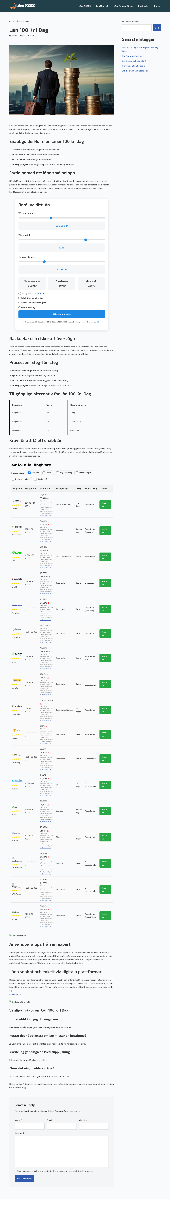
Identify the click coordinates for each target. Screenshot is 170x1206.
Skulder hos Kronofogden (33, 302)
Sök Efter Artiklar (130, 21)
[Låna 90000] (22, 5)
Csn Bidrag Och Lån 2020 (134, 61)
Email (50, 1120)
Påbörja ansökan (61, 314)
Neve (11, 1202)
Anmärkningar (85, 472)
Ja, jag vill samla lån (30, 293)
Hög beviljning (66, 472)
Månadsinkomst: (26, 257)
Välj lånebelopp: (26, 213)
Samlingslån (43, 479)
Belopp (28, 488)
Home (11, 21)
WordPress (33, 1202)
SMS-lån (35, 472)
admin (14, 35)
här (98, 322)
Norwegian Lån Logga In (133, 65)
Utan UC (49, 472)
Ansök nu (104, 504)
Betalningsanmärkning (31, 298)
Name (18, 1120)
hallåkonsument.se (45, 515)
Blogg (157, 6)
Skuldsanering (27, 307)
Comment (20, 1133)
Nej (44, 293)
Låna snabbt (15, 994)
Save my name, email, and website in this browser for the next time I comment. (55, 1171)
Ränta (43, 488)
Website (83, 1120)
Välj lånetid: (24, 235)
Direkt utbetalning (23, 479)
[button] (91, 5)
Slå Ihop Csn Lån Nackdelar (135, 70)
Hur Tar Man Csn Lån (132, 56)
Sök (157, 27)
